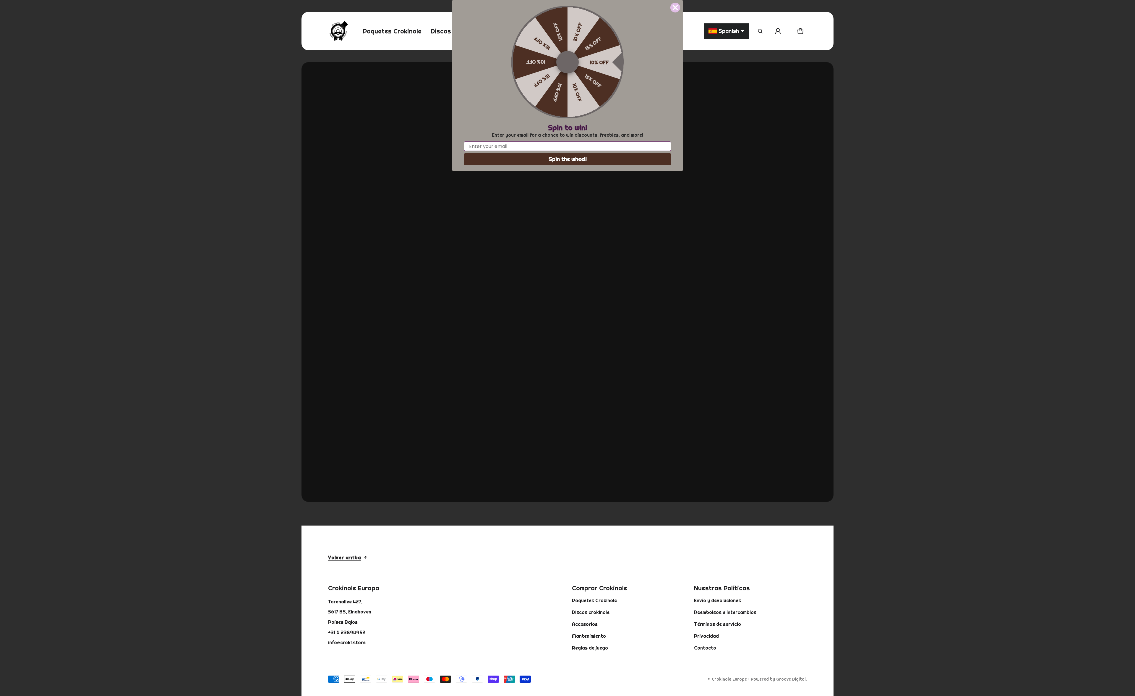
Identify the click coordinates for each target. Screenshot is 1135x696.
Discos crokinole (590, 612)
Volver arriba (344, 557)
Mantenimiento (589, 636)
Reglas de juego (590, 648)
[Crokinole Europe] (338, 31)
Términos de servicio (717, 624)
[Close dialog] (675, 7)
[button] (760, 31)
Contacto (705, 648)
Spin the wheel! (568, 159)
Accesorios (585, 624)
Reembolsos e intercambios (725, 612)
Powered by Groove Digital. (779, 679)
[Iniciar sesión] (777, 31)
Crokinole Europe (729, 679)
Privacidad (706, 636)
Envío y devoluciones (717, 600)
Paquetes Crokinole (594, 600)
